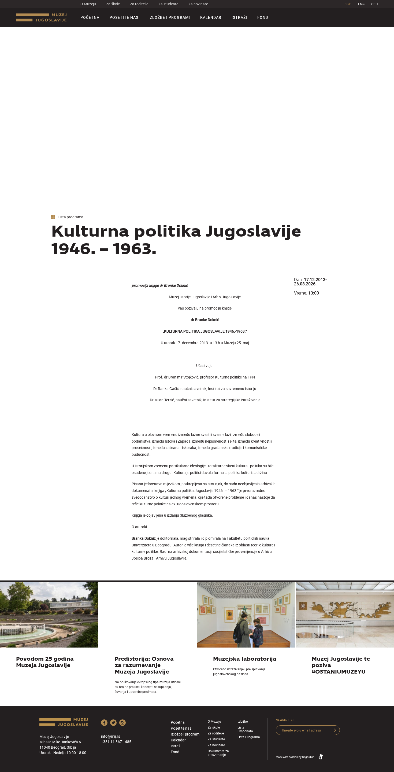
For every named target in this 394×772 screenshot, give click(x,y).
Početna (89, 17)
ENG (361, 4)
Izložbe (242, 721)
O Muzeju (88, 3)
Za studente (168, 3)
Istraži (239, 17)
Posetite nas (124, 17)
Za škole (113, 3)
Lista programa (70, 217)
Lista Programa (248, 737)
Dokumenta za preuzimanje (218, 753)
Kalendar (210, 17)
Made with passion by (295, 757)
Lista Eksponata (245, 729)
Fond (262, 17)
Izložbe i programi (169, 17)
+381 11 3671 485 (116, 741)
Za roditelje (139, 3)
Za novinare (198, 3)
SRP (348, 4)
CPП (374, 4)
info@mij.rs (110, 736)
